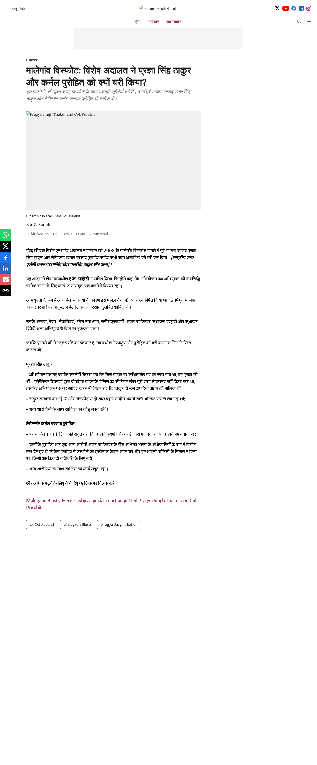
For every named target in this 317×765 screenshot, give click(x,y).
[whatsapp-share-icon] (5, 237)
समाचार (153, 21)
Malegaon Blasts (77, 524)
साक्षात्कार (173, 21)
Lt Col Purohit (42, 524)
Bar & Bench (38, 224)
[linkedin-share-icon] (5, 270)
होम (137, 21)
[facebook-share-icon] (5, 259)
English (18, 8)
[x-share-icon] (5, 248)
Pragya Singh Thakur (119, 524)
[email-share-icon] (5, 281)
